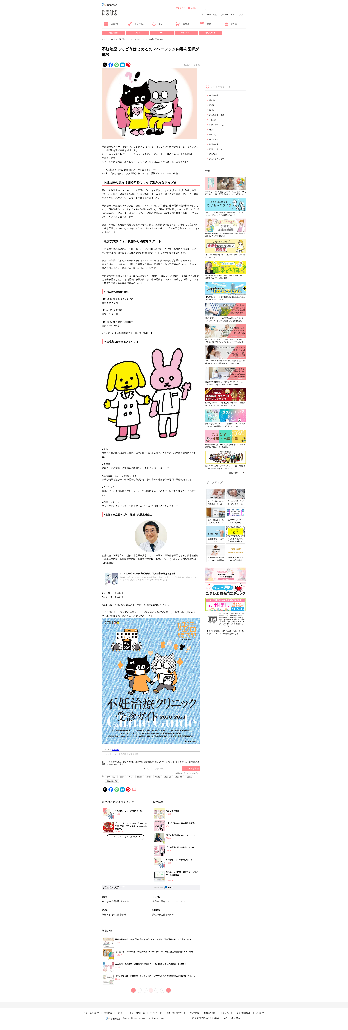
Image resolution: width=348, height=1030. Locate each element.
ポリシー (121, 1013)
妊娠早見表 (114, 24)
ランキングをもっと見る (125, 837)
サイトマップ (155, 1013)
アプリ (137, 33)
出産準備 (186, 24)
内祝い (194, 8)
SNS (162, 33)
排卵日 (149, 777)
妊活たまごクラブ (112, 781)
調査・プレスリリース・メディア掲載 (183, 1013)
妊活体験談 (213, 139)
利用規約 (108, 1013)
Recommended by (159, 888)
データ (131, 777)
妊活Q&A (213, 154)
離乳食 (209, 24)
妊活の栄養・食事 (216, 115)
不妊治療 (139, 777)
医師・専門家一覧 (137, 1013)
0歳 (143, 209)
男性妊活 (157, 777)
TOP (201, 14)
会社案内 (235, 1018)
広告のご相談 (210, 1013)
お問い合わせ (226, 1013)
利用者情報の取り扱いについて (250, 1013)
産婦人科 (126, 452)
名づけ (161, 24)
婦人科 (212, 100)
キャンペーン (186, 33)
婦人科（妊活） (111, 777)
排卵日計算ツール (216, 124)
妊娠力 (122, 777)
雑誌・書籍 (113, 33)
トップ (104, 39)
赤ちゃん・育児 (227, 14)
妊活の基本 (178, 777)
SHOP (182, 8)
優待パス (234, 24)
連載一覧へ (234, 472)
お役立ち (189, 777)
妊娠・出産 (212, 14)
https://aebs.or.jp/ (224, 626)
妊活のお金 (167, 777)
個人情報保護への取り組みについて (209, 1018)
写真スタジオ (210, 33)
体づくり (213, 110)
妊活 (241, 14)
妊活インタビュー (216, 149)
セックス (213, 129)
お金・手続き (139, 24)
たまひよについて (91, 1013)
